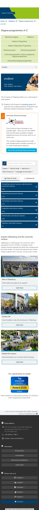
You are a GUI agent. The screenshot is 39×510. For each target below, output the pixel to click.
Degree (5, 168)
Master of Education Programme (19, 46)
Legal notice (20, 465)
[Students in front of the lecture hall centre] (19, 303)
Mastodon (19, 487)
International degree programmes (20, 61)
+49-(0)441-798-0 (11, 435)
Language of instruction (24, 172)
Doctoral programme (28, 50)
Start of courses (8, 172)
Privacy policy (19, 451)
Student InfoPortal (7, 13)
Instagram (19, 478)
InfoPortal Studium (10, 411)
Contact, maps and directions (14, 438)
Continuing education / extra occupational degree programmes (19, 55)
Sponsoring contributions (19, 460)
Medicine (30, 37)
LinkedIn (19, 482)
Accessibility (19, 455)
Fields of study (11, 178)
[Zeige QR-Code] (37, 413)
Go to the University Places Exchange (21, 150)
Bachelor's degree (11, 37)
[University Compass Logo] (14, 121)
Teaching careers (9, 50)
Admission (25, 168)
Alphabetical (29, 178)
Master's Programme (19, 41)
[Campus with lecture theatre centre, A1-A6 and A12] (19, 340)
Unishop (20, 502)
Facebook (19, 497)
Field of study (15, 168)
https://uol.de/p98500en (25, 414)
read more (19, 288)
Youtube (19, 492)
